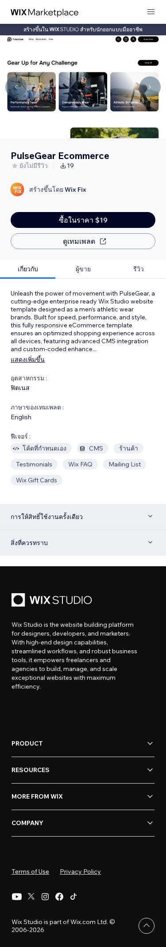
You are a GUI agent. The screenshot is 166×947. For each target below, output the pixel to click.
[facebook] (59, 896)
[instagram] (45, 896)
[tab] (27, 269)
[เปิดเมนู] (151, 12)
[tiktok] (73, 896)
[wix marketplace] (45, 12)
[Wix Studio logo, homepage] (53, 601)
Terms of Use (30, 871)
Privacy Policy (80, 871)
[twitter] (31, 896)
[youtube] (17, 896)
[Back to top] (146, 926)
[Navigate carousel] (16, 87)
